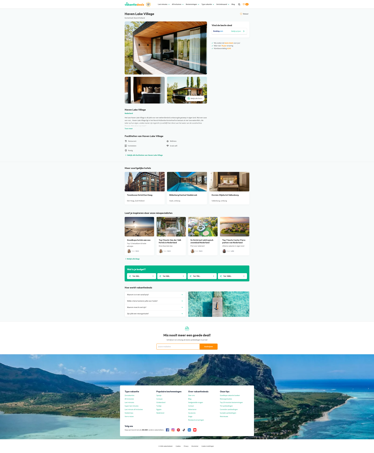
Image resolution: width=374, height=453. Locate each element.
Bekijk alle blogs (133, 259)
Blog (189, 399)
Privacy (186, 446)
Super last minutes (131, 406)
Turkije (158, 406)
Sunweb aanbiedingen (228, 413)
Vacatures (192, 413)
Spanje (158, 395)
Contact (191, 406)
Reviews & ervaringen (196, 420)
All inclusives (129, 399)
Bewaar (246, 14)
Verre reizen (129, 416)
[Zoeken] (239, 4)
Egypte (158, 409)
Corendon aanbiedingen (229, 409)
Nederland (129, 113)
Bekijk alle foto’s (196, 98)
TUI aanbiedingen (226, 406)
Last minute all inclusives (134, 409)
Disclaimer (194, 446)
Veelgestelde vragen (195, 402)
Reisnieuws (224, 416)
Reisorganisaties (226, 399)
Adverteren (192, 409)
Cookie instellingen (208, 446)
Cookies (178, 446)
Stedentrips (129, 413)
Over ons (191, 395)
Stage (190, 416)
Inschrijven (208, 347)
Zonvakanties (129, 395)
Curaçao (159, 399)
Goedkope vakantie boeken (230, 395)
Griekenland (160, 402)
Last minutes (129, 402)
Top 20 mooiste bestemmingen (231, 402)
